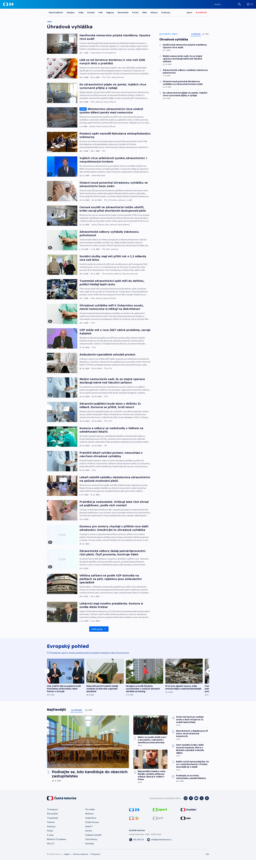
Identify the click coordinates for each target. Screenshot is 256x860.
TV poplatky (52, 817)
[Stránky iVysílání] (188, 809)
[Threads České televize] (207, 798)
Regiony (110, 12)
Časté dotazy (91, 839)
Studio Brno (90, 817)
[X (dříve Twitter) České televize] (201, 798)
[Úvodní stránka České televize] (62, 798)
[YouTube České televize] (196, 798)
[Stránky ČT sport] (160, 809)
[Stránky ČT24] (134, 809)
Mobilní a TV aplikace (56, 839)
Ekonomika (123, 12)
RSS (207, 854)
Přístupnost (95, 854)
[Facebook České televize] (191, 798)
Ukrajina (71, 12)
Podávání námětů (93, 835)
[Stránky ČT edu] (186, 818)
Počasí (135, 12)
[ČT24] (8, 4)
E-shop (50, 835)
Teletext (51, 822)
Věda (144, 12)
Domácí (91, 12)
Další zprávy (97, 629)
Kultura (154, 12)
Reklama (89, 813)
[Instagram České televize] (185, 798)
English (67, 854)
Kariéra (88, 830)
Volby (81, 12)
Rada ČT (89, 826)
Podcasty (165, 12)
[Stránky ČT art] (158, 818)
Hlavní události (56, 12)
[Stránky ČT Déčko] (134, 818)
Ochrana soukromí (80, 854)
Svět (100, 12)
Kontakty (89, 843)
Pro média (90, 809)
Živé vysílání (52, 813)
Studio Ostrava (92, 822)
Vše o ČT (51, 843)
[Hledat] (239, 4)
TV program (52, 809)
